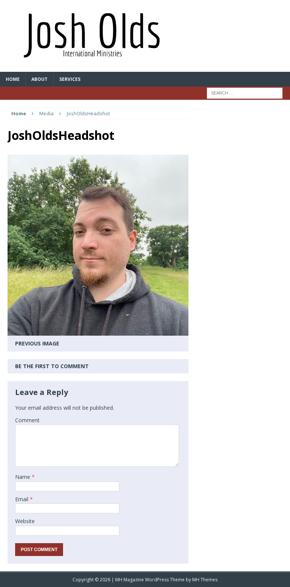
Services (69, 79)
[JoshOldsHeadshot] (98, 331)
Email (22, 499)
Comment (27, 420)
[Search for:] (244, 92)
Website (25, 521)
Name (23, 476)
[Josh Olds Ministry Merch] (145, 36)
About (39, 79)
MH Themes (205, 579)
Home (13, 79)
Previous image (37, 343)
